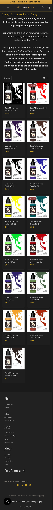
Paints (6, 414)
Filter (8, 78)
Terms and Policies (26, 507)
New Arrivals (9, 420)
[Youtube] (26, 485)
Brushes (7, 411)
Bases (6, 408)
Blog (6, 464)
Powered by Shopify (34, 502)
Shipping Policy (10, 436)
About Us (7, 455)
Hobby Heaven (21, 502)
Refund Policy (9, 433)
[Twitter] (29, 485)
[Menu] (3, 8)
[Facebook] (18, 485)
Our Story (7, 458)
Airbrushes (8, 417)
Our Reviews (8, 461)
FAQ (6, 439)
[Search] (8, 7)
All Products (8, 404)
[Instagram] (22, 485)
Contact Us (8, 442)
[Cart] (49, 7)
